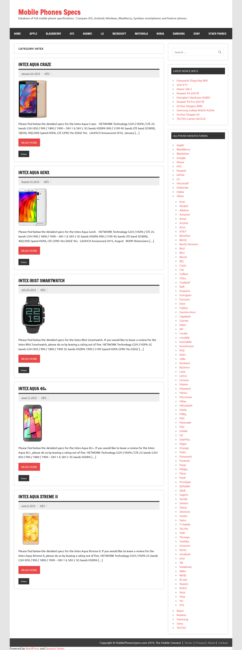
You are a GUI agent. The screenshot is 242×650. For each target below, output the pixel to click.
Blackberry (53, 34)
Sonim (183, 515)
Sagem (183, 494)
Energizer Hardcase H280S (193, 97)
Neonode (185, 422)
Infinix (180, 174)
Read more (29, 142)
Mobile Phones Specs (49, 12)
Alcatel (183, 206)
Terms (188, 642)
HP (181, 329)
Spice (182, 520)
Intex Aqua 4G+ (32, 389)
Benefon (184, 235)
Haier (182, 324)
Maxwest (185, 388)
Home (17, 34)
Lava (182, 371)
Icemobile (185, 341)
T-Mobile (184, 524)
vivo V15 (182, 84)
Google (181, 157)
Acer (182, 201)
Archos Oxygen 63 (188, 114)
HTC (72, 34)
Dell (181, 286)
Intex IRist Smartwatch (41, 281)
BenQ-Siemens (188, 244)
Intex (24, 154)
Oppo (182, 443)
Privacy (200, 642)
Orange (184, 448)
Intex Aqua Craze (34, 64)
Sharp (183, 507)
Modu (183, 409)
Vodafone (185, 566)
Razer (180, 610)
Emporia (184, 290)
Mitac (182, 401)
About (211, 642)
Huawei (87, 34)
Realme (181, 615)
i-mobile (184, 337)
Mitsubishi (185, 405)
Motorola (141, 34)
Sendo (183, 499)
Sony (196, 34)
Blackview (183, 153)
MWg (182, 414)
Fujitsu (183, 307)
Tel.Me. (184, 528)
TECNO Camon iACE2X (191, 118)
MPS (46, 73)
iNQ (181, 350)
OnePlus (184, 439)
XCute (183, 579)
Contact (223, 642)
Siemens (184, 511)
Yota (182, 596)
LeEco (183, 375)
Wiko (182, 571)
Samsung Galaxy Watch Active (196, 110)
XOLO (183, 588)
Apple (33, 34)
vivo (182, 558)
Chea (182, 278)
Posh (182, 477)
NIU (181, 426)
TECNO (181, 627)
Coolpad (184, 282)
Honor (180, 162)
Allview (184, 210)
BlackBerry (183, 149)
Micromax (185, 397)
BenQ (183, 239)
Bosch (183, 256)
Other (180, 196)
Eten (182, 303)
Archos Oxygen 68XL (190, 106)
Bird (182, 248)
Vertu (183, 549)
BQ (181, 261)
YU (181, 600)
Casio (182, 265)
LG (102, 34)
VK (181, 562)
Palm (182, 452)
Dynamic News (54, 648)
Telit (182, 532)
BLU (182, 252)
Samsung (179, 34)
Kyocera (184, 367)
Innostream (186, 346)
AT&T (182, 231)
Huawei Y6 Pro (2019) (190, 101)
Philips (183, 469)
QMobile (184, 486)
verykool (184, 554)
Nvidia (183, 431)
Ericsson (184, 299)
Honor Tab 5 (184, 89)
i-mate (183, 333)
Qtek (182, 490)
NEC (182, 418)
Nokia (160, 34)
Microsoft (119, 34)
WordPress (32, 648)
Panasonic (185, 456)
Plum (182, 473)
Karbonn (184, 363)
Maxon (183, 384)
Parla (182, 465)
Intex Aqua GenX (33, 172)
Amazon (184, 214)
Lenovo (184, 380)
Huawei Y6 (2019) (188, 93)
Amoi (182, 218)
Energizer (185, 295)
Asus (182, 227)
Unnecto (184, 545)
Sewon (183, 503)
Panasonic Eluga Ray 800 (192, 80)
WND (182, 575)
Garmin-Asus (187, 312)
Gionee (183, 320)
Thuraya (184, 537)
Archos (183, 223)
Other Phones (217, 34)
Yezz (182, 592)
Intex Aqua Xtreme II (38, 497)
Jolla (182, 358)
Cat (181, 269)
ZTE (181, 605)
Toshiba (184, 541)
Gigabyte (185, 316)
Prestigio (185, 482)
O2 (181, 435)
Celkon (183, 273)
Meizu (183, 392)
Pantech (184, 460)
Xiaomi (183, 583)
